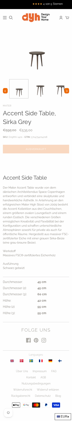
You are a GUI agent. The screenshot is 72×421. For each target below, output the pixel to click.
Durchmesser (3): (15, 294)
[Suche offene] (11, 18)
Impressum (40, 371)
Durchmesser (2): (14, 288)
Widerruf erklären (48, 389)
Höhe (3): (9, 313)
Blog (58, 395)
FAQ (53, 371)
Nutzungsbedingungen (36, 383)
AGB (43, 377)
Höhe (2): (9, 307)
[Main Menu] (5, 18)
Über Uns (22, 371)
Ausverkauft (36, 149)
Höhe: (7, 300)
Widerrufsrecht (22, 389)
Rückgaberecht (20, 395)
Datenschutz (43, 395)
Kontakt (31, 377)
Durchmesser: (13, 282)
